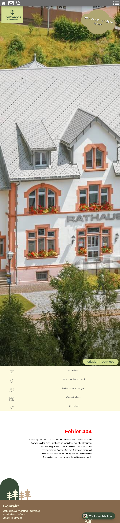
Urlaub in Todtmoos (100, 362)
